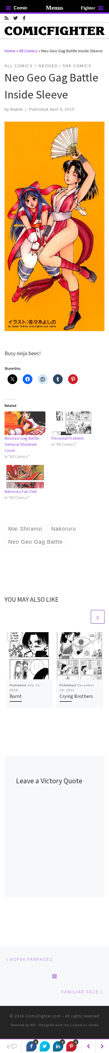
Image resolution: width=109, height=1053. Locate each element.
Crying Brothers (76, 696)
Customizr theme (84, 1025)
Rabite (16, 109)
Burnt (16, 696)
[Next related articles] (97, 617)
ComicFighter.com (43, 1016)
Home (10, 51)
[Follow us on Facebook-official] (24, 18)
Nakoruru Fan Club (21, 491)
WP (32, 1025)
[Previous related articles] (83, 617)
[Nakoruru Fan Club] (25, 476)
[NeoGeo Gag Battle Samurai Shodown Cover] (25, 423)
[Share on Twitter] (45, 1046)
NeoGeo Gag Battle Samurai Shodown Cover (22, 444)
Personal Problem (67, 438)
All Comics (28, 51)
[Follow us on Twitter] (15, 18)
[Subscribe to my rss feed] (6, 18)
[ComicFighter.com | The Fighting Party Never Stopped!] (54, 30)
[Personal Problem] (71, 423)
